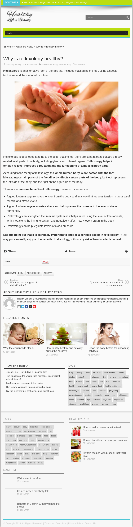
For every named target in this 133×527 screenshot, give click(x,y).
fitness (79, 382)
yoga (114, 404)
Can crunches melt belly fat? (33, 491)
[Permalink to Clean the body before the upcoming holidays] (108, 344)
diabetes (95, 377)
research (97, 395)
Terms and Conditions (55, 523)
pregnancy (113, 391)
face (71, 382)
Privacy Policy (75, 523)
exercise (112, 377)
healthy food (97, 386)
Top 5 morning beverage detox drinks (24, 383)
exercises (123, 377)
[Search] (127, 17)
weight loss (84, 404)
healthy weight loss (113, 386)
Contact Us (90, 523)
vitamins (72, 404)
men (94, 391)
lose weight (74, 391)
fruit (101, 382)
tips (88, 399)
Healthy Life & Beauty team (26, 64)
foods (94, 382)
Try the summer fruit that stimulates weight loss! (30, 391)
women (95, 404)
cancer (122, 373)
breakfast (97, 373)
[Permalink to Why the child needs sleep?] (23, 344)
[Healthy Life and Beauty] (18, 20)
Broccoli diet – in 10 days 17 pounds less (26, 372)
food (87, 382)
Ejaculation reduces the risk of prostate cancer (106, 283)
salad (107, 395)
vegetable (107, 399)
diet (104, 377)
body (20, 273)
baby (71, 373)
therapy (48, 273)
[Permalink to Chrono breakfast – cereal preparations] (76, 448)
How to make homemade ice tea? (102, 427)
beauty (79, 373)
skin (114, 395)
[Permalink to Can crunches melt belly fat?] (10, 499)
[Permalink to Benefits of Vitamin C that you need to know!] (10, 512)
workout (104, 404)
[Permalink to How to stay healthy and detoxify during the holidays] (66, 344)
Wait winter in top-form (29, 478)
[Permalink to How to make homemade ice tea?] (76, 435)
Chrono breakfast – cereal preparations (105, 440)
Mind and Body (65, 64)
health (71, 386)
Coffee (72, 377)
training (97, 399)
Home (10, 46)
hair (107, 382)
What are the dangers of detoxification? (23, 283)
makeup (85, 391)
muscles (102, 391)
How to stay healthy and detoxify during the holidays (64, 349)
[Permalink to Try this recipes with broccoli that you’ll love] (76, 461)
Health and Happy (24, 46)
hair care (116, 382)
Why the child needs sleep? (18, 347)
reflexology (33, 273)
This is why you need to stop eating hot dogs (28, 387)
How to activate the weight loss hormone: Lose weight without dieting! (54, 2)
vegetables (118, 399)
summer (80, 399)
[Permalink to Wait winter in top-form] (10, 486)
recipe (88, 395)
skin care (123, 395)
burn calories (109, 373)
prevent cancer (75, 395)
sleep (71, 399)
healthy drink (83, 386)
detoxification (83, 377)
